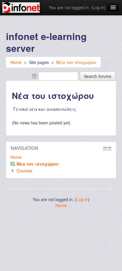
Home (16, 157)
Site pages (39, 62)
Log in (98, 7)
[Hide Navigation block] (105, 148)
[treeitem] (61, 157)
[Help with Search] (34, 75)
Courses (24, 171)
